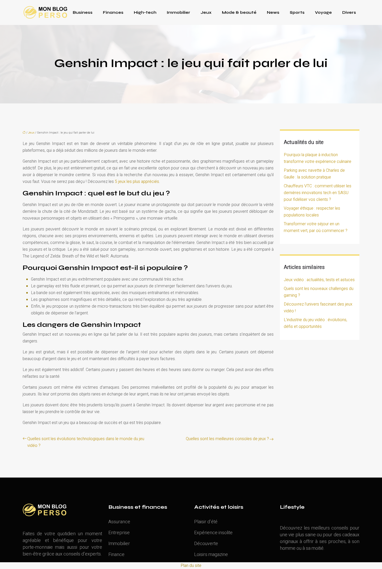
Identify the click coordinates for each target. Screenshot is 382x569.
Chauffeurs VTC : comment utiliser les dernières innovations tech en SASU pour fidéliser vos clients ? (317, 193)
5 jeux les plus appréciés (136, 181)
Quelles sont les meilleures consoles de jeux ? (227, 439)
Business (83, 12)
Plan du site (191, 566)
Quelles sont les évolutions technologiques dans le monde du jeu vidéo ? (85, 442)
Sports (297, 12)
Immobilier (178, 12)
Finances (113, 12)
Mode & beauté (239, 12)
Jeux (206, 12)
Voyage (323, 12)
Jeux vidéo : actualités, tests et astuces (319, 280)
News (273, 12)
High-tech (145, 12)
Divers (349, 12)
